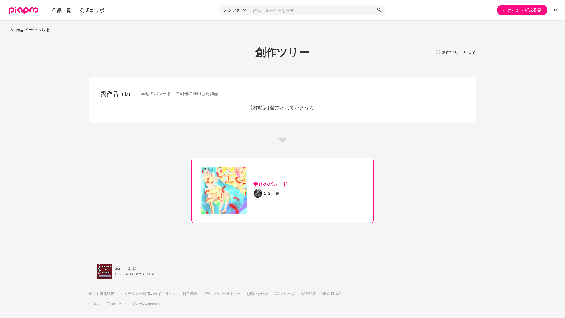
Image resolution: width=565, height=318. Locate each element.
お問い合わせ (257, 293)
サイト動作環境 (101, 293)
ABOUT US (331, 293)
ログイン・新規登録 (522, 10)
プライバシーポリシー (221, 293)
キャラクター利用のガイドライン (148, 293)
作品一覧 (61, 10)
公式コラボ (92, 10)
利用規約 (189, 293)
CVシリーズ (285, 293)
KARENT (308, 293)
